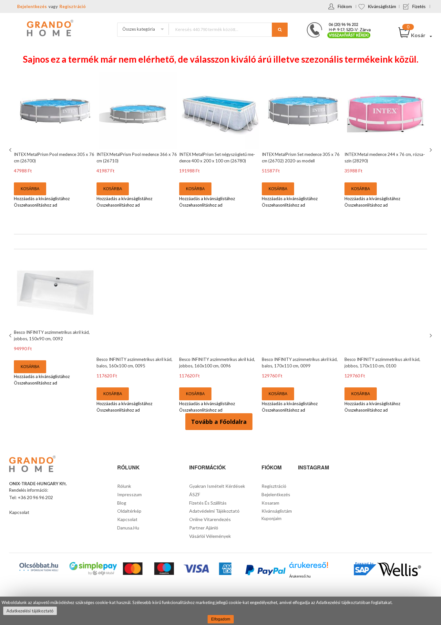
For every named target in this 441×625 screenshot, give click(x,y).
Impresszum (129, 494)
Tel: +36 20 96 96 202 (31, 497)
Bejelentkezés (32, 6)
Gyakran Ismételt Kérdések (217, 486)
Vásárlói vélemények (210, 536)
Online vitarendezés (210, 519)
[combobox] (228, 29)
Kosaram (270, 503)
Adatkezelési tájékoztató (30, 610)
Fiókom (345, 6)
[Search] (280, 30)
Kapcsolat (19, 512)
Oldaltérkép (129, 511)
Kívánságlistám (382, 6)
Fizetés (419, 6)
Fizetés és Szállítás (208, 503)
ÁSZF (194, 494)
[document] (220, 610)
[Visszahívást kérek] (336, 24)
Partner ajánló (203, 527)
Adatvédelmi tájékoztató (214, 511)
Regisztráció (72, 6)
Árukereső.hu (300, 576)
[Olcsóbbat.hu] (38, 567)
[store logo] (49, 29)
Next (430, 150)
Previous (11, 150)
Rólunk (124, 486)
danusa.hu (128, 527)
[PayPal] (265, 571)
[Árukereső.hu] (308, 567)
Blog (121, 503)
